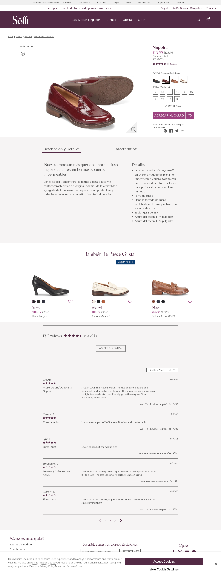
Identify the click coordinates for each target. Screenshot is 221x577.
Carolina (67, 2)
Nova (156, 307)
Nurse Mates (144, 2)
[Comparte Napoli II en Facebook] (171, 131)
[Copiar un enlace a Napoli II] (182, 130)
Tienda (111, 20)
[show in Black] (33, 301)
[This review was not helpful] (174, 404)
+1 (107, 301)
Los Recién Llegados (86, 20)
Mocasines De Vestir (44, 36)
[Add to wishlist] (70, 301)
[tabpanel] (111, 192)
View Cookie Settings (164, 569)
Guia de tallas (174, 106)
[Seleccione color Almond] (184, 79)
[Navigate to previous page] (100, 520)
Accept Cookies (164, 561)
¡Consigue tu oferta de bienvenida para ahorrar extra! (79, 8)
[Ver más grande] (133, 129)
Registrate (130, 551)
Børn (128, 2)
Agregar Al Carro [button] (169, 115)
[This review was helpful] (170, 404)
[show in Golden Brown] (153, 301)
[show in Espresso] (38, 301)
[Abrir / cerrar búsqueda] (198, 19)
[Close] (216, 564)
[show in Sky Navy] (43, 301)
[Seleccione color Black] (156, 79)
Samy (36, 307)
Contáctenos (17, 549)
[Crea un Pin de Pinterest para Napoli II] (165, 131)
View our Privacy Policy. (42, 566)
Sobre (142, 20)
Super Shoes (164, 2)
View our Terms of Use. (69, 566)
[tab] (77, 150)
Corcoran (101, 2)
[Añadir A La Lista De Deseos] (190, 115)
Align (116, 2)
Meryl (97, 307)
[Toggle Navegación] (102, 20)
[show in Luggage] (103, 301)
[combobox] (162, 370)
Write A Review (110, 348)
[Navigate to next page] (121, 520)
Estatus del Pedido (21, 544)
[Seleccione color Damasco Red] (166, 80)
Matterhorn (84, 2)
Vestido (28, 36)
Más (179, 2)
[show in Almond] (93, 301)
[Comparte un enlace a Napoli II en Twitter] (177, 131)
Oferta (127, 20)
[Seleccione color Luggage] (175, 79)
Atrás (10, 36)
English (164, 8)
